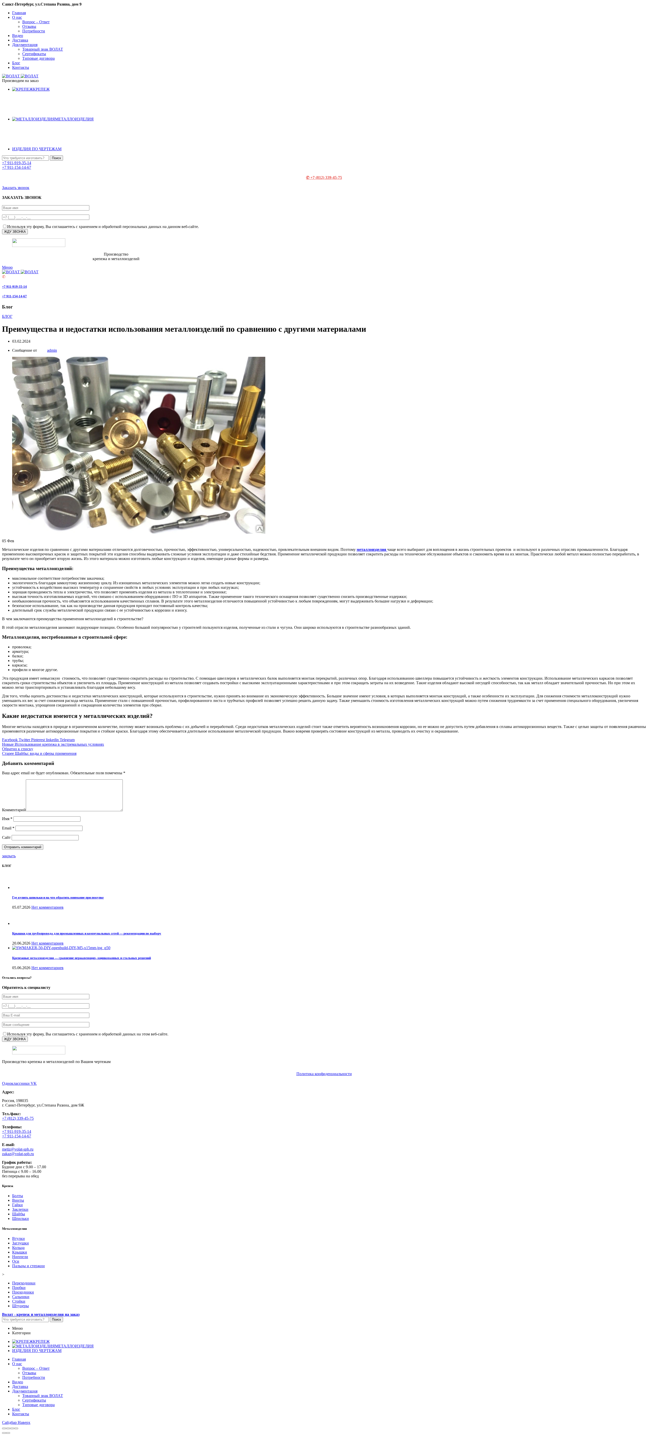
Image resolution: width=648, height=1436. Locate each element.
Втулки (18, 1238)
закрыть (9, 856)
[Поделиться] (8, 1428)
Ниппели (20, 1257)
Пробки (19, 1287)
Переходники (23, 1283)
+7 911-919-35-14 (16, 163)
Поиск (56, 158)
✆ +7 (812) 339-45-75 (324, 177)
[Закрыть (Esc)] (4, 1428)
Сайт (6, 837)
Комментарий (14, 810)
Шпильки (20, 1218)
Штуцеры (20, 1306)
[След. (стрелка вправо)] (8, 1433)
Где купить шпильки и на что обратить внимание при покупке (58, 897)
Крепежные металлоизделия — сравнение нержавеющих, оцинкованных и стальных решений (81, 958)
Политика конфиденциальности (324, 1074)
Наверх (24, 1422)
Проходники (23, 1292)
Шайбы (18, 1214)
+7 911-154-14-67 (16, 167)
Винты (18, 1200)
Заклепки (20, 1209)
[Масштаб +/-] (16, 1428)
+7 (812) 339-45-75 (18, 1118)
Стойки (18, 1301)
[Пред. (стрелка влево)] (4, 1433)
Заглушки (20, 1243)
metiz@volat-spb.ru (17, 1149)
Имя (7, 819)
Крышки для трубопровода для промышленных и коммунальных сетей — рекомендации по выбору (86, 933)
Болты (17, 1196)
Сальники (20, 1297)
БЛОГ (7, 316)
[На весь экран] (12, 1428)
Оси (15, 1261)
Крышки (19, 1252)
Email (8, 828)
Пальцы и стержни (28, 1266)
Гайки (17, 1205)
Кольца (18, 1247)
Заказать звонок (15, 187)
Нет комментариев (47, 907)
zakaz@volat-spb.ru (18, 1154)
